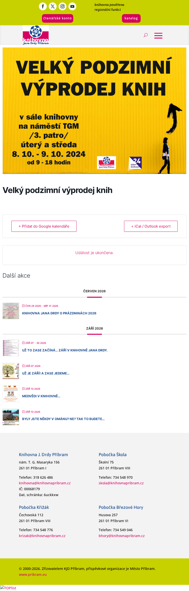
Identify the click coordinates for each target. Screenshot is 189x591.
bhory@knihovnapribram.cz (122, 535)
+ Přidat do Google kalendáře (43, 226)
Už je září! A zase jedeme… (45, 373)
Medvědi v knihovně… (41, 396)
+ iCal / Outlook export (151, 226)
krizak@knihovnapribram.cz (42, 535)
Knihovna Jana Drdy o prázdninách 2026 (59, 313)
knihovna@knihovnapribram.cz (45, 483)
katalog (131, 18)
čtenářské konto (57, 18)
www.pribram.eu (33, 574)
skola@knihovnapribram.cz (121, 483)
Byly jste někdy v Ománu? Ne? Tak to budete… (63, 419)
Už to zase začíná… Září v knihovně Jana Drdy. (65, 350)
